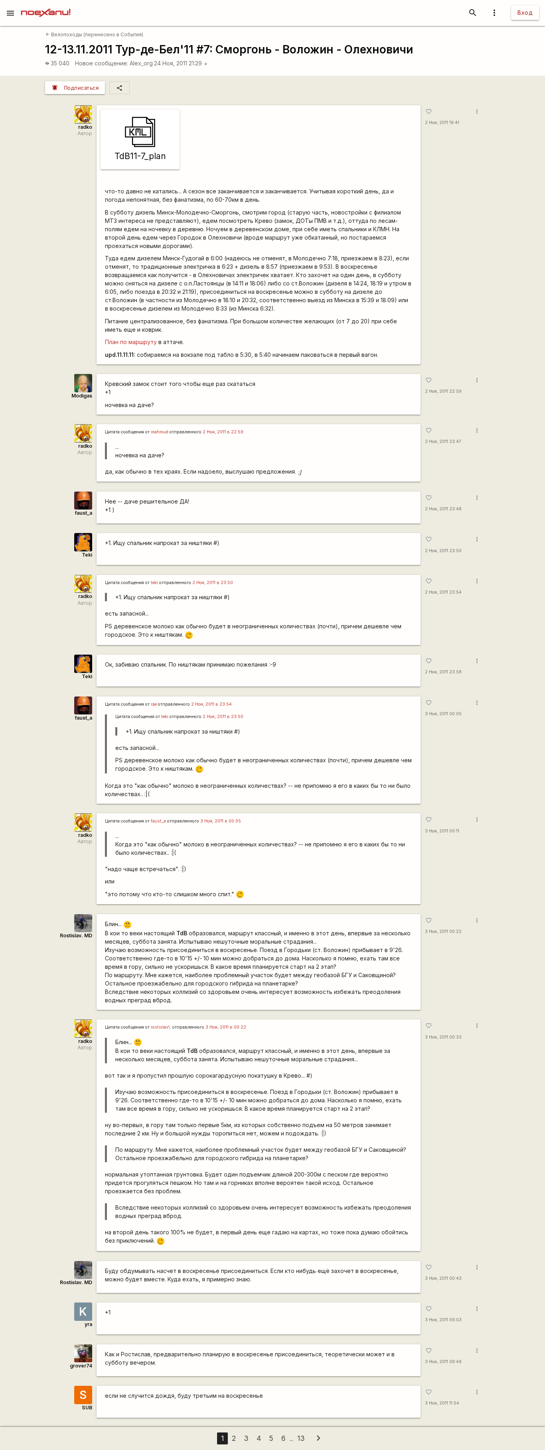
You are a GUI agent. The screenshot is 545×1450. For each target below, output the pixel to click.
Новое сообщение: (101, 63)
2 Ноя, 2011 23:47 (443, 441)
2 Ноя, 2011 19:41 (442, 122)
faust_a (83, 513)
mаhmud (159, 432)
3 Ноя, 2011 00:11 (442, 831)
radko (85, 127)
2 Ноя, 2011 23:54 (443, 592)
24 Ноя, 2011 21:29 (181, 63)
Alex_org (141, 63)
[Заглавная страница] (46, 5)
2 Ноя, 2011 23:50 (443, 550)
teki (154, 582)
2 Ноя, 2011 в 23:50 (212, 582)
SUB (87, 1408)
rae (154, 704)
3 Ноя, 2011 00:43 (443, 1278)
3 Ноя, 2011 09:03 (443, 1319)
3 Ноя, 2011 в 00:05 (220, 821)
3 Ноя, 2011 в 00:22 (225, 1027)
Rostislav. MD (76, 935)
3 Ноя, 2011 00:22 (443, 931)
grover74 (81, 1366)
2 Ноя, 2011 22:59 (443, 391)
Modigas (81, 396)
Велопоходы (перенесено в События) (94, 34)
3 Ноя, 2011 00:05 (443, 713)
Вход (525, 12)
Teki (87, 555)
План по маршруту (131, 341)
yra (88, 1324)
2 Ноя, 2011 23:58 (443, 672)
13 (301, 1438)
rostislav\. (161, 1027)
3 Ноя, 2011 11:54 (442, 1403)
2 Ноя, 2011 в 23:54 (211, 704)
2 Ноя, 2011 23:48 (443, 509)
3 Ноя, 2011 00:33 (443, 1037)
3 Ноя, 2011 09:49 (443, 1361)
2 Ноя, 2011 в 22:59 (223, 432)
